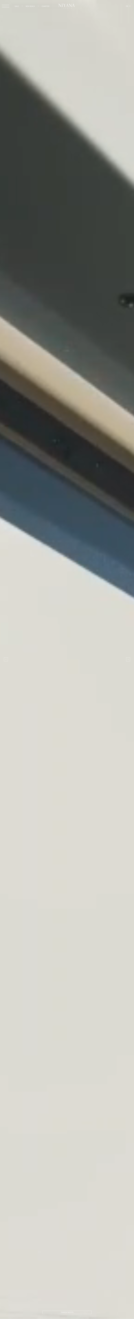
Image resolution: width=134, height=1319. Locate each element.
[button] (5, 6)
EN (127, 6)
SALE (17, 6)
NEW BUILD (30, 6)
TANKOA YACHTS (67, 1312)
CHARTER (45, 6)
